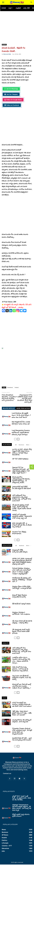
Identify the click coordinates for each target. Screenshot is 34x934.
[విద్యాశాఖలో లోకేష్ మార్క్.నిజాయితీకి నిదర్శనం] (6, 552)
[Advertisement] (17, 26)
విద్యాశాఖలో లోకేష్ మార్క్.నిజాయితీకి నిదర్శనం (20, 550)
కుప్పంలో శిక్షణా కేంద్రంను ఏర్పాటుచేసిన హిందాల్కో (19, 595)
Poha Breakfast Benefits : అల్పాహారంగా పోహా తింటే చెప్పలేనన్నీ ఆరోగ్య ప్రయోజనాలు (9, 397)
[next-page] (18, 439)
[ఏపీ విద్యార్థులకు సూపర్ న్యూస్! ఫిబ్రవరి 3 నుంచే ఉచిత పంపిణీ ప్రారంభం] (6, 632)
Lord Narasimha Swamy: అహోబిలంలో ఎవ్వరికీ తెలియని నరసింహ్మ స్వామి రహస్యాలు (21, 432)
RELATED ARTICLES (9, 408)
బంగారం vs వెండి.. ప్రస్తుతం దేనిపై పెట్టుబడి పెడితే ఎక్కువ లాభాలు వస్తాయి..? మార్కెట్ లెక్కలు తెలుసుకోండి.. (22, 452)
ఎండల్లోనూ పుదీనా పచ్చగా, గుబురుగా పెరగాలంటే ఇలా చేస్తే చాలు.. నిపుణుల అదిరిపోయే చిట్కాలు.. (21, 660)
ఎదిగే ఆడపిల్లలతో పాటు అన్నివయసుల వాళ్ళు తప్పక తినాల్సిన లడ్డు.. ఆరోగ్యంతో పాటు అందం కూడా (21, 498)
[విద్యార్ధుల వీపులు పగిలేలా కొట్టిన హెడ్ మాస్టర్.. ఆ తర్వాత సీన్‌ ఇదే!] (6, 588)
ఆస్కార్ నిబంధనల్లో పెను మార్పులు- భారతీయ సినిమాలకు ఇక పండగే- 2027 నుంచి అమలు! (22, 704)
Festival (16, 387)
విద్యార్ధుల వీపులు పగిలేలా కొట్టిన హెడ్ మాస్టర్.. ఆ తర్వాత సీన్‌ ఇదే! (22, 587)
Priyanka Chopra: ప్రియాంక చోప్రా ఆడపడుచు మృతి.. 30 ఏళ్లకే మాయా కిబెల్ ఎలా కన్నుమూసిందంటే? (22, 731)
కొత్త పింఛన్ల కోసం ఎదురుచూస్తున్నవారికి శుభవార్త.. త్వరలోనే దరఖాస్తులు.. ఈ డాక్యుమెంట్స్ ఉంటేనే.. (21, 479)
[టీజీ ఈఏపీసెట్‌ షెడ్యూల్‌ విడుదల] (6, 606)
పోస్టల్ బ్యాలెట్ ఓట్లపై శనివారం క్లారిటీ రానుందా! (21, 815)
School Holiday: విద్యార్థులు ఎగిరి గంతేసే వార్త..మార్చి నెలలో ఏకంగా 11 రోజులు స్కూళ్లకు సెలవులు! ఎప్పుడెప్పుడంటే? (21, 571)
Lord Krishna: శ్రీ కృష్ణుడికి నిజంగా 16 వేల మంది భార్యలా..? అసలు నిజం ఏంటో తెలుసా (21, 415)
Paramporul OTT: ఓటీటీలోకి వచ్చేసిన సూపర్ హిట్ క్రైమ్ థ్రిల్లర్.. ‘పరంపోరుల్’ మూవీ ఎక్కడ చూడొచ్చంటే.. (24, 398)
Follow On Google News (14, 99)
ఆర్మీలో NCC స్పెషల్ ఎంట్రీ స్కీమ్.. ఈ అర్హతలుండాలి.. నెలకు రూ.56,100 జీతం (21, 797)
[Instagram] (17, 310)
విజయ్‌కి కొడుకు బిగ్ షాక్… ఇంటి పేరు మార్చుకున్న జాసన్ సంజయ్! (22, 738)
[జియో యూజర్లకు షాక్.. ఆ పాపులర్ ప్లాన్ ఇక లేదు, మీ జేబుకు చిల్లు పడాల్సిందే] (6, 525)
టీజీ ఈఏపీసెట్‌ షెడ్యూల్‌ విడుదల (21, 603)
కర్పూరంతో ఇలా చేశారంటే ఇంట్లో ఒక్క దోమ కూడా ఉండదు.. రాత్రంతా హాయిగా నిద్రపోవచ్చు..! (21, 686)
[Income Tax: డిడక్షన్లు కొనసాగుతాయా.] (6, 534)
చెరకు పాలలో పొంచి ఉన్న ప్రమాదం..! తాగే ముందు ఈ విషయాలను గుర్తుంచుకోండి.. (20, 668)
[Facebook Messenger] (24, 310)
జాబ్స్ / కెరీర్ (26, 8)
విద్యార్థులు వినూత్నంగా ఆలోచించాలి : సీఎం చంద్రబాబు (21, 613)
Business (21, 444)
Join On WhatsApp (12, 88)
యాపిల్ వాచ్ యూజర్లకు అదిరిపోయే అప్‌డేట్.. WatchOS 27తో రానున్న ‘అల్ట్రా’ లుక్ (22, 516)
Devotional (10, 387)
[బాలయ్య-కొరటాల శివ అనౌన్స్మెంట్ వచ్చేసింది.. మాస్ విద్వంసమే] (6, 722)
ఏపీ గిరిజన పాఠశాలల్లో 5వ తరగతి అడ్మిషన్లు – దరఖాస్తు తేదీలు (22, 621)
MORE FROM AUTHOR (23, 408)
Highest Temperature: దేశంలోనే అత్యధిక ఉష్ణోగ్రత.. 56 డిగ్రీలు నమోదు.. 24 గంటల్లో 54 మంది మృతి (21, 807)
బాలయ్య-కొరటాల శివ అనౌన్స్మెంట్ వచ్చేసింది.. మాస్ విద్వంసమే (22, 720)
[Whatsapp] (14, 310)
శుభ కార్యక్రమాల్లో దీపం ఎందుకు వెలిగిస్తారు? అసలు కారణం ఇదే (21, 422)
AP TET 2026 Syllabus (20, 458)
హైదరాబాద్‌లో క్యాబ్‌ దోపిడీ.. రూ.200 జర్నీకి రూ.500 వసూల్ (21, 487)
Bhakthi (4, 44)
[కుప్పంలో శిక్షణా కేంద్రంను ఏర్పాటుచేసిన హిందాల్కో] (6, 597)
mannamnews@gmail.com (21, 773)
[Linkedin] (10, 310)
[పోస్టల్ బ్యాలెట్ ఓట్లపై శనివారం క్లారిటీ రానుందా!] (6, 816)
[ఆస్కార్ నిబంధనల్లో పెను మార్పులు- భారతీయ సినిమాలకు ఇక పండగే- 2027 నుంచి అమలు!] (6, 705)
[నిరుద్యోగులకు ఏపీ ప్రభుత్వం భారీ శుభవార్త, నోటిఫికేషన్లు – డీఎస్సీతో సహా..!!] (6, 580)
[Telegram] (21, 310)
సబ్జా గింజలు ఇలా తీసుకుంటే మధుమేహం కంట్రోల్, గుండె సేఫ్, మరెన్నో (21, 677)
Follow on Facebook (12, 105)
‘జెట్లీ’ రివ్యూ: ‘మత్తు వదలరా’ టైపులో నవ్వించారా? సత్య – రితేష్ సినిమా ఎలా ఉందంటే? (21, 713)
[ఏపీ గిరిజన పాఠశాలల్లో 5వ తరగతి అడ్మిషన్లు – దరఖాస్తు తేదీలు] (6, 623)
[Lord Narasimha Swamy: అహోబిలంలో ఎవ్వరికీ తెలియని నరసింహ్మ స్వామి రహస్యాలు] (6, 432)
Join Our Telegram (12, 94)
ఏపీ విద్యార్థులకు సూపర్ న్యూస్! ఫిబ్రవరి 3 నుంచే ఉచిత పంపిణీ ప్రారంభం (21, 631)
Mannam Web (7, 54)
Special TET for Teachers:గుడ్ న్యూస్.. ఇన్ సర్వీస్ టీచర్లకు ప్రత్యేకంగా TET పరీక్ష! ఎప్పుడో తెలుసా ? (21, 470)
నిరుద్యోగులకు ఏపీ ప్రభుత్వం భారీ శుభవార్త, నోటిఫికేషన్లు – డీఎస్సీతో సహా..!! (22, 579)
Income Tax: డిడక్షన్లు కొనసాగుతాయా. (19, 532)
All (16, 444)
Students (21, 545)
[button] (3, 2)
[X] (7, 310)
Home (3, 8)
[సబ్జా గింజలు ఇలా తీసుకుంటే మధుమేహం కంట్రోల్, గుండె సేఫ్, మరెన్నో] (6, 678)
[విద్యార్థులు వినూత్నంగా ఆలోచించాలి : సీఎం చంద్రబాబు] (6, 614)
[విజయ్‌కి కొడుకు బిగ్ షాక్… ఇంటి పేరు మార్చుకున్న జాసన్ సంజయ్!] (6, 740)
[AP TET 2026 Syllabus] (6, 461)
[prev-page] (15, 439)
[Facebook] (3, 310)
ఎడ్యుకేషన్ (18, 8)
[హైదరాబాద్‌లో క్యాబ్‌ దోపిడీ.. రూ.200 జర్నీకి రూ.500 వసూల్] (6, 489)
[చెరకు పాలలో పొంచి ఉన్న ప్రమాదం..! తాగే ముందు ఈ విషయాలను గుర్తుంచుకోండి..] (6, 669)
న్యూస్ (10, 8)
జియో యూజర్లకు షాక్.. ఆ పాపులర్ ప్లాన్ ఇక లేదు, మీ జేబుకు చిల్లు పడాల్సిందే (22, 524)
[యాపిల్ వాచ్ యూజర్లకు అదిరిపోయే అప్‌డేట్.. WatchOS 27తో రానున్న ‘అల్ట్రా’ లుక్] (6, 516)
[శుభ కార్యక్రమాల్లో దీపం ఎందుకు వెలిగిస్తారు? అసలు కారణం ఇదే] (6, 424)
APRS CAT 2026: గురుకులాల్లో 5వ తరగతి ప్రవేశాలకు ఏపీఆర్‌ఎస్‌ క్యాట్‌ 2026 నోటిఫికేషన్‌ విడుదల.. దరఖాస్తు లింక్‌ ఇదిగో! (22, 561)
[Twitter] (24, 778)
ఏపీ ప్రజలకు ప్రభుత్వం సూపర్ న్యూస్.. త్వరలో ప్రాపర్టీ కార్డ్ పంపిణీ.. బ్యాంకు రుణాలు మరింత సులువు (21, 507)
